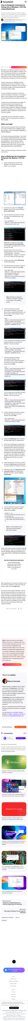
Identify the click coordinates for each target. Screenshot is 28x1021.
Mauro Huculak (8, 19)
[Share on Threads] (10, 67)
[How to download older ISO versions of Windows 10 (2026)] (14, 883)
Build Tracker (13, 986)
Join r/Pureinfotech (21, 727)
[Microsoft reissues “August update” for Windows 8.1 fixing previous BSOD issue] (14, 809)
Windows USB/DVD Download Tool (15, 551)
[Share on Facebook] (7, 67)
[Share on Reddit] (2, 67)
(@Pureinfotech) (15, 19)
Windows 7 (4, 920)
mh (14, 1019)
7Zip (14, 150)
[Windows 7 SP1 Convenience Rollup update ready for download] (14, 762)
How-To (17, 917)
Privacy (13, 992)
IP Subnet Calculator (13, 981)
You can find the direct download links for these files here (13, 145)
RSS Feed (13, 996)
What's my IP (13, 978)
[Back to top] (14, 961)
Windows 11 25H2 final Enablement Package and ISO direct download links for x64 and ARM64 (13, 843)
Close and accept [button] (14, 1007)
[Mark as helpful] (18, 609)
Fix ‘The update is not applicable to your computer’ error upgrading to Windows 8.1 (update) (13, 868)
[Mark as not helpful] (21, 609)
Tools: (13, 976)
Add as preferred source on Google (14, 970)
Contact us (13, 994)
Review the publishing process (8, 751)
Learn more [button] (17, 1005)
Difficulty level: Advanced (7, 917)
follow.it (13, 999)
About (13, 989)
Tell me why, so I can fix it (14, 611)
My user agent (13, 983)
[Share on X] (5, 67)
